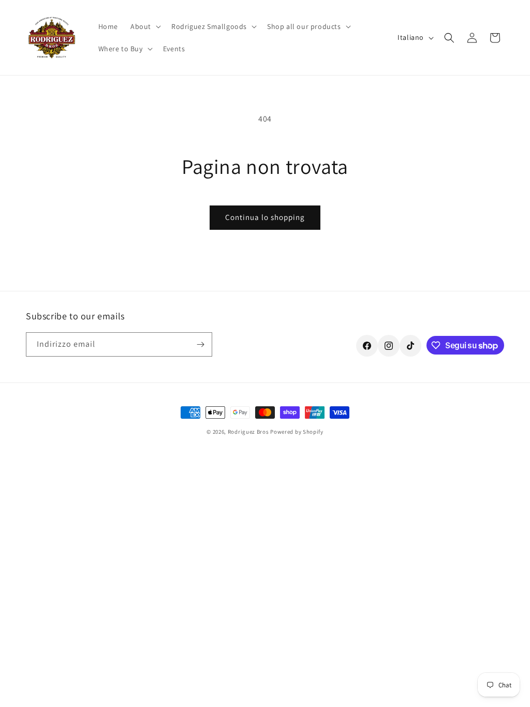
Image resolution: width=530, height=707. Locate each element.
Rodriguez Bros (248, 431)
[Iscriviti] (200, 344)
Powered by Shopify (296, 431)
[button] (144, 26)
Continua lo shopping (265, 217)
